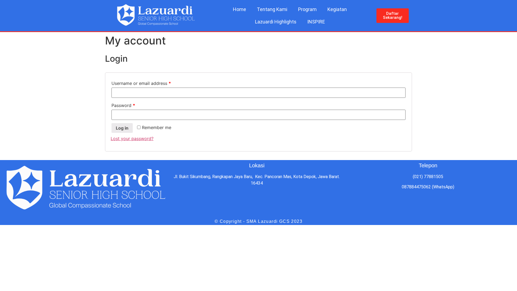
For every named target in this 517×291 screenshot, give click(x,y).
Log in (122, 128)
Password (123, 105)
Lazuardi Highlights (275, 22)
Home (239, 9)
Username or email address (141, 83)
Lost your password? (132, 138)
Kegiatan (337, 9)
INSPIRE (316, 22)
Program (307, 9)
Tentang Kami (272, 9)
